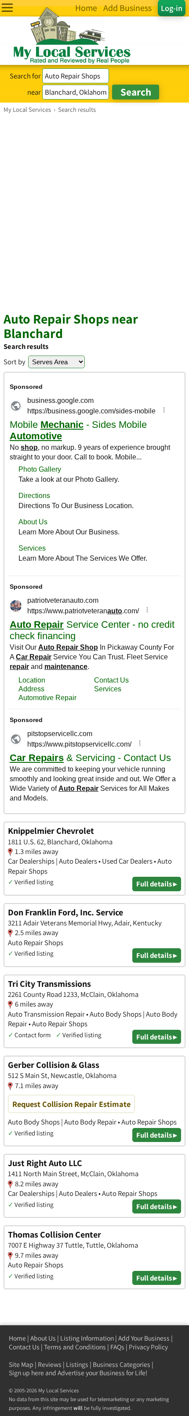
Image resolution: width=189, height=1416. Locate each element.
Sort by (14, 361)
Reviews (50, 1364)
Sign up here (26, 1373)
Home (17, 1338)
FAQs (117, 1347)
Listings (77, 1364)
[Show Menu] (7, 8)
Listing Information (87, 1338)
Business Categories (121, 1364)
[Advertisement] (94, 212)
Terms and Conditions (75, 1347)
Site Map (21, 1364)
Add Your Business (144, 1338)
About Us (43, 1338)
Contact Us (24, 1347)
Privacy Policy (148, 1347)
